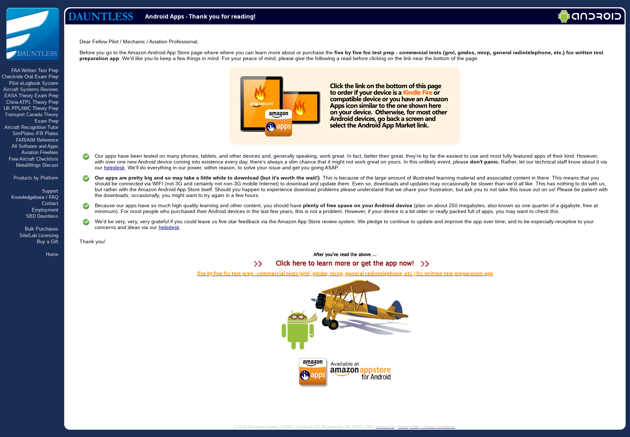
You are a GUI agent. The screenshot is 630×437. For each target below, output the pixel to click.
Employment (45, 210)
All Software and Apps (35, 146)
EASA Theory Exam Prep (31, 95)
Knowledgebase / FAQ (34, 197)
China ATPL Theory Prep (32, 102)
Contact (50, 203)
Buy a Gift (47, 241)
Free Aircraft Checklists (33, 159)
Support (50, 191)
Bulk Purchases (41, 229)
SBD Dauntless (42, 216)
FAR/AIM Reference (37, 140)
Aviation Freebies (40, 152)
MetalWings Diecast (37, 165)
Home (52, 254)
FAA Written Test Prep (34, 70)
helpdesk (114, 167)
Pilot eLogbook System (33, 83)
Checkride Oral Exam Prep (30, 76)
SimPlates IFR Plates (35, 133)
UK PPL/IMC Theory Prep (31, 108)
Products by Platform (35, 178)
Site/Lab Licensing (38, 235)
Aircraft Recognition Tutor (31, 127)
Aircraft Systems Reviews (30, 89)
